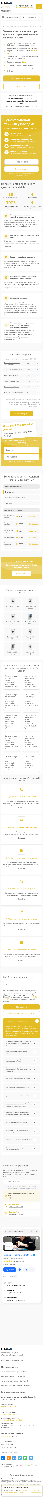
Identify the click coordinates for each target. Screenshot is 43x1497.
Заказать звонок (21, 573)
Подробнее (21, 807)
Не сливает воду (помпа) (9, 516)
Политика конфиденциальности (21, 1475)
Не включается (9, 537)
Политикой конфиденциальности (26, 1188)
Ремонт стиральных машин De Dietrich (16, 1385)
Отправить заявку (21, 169)
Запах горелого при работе (9, 544)
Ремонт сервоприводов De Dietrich (14, 1372)
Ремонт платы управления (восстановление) (12, 363)
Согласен (36, 1491)
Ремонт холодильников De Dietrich (14, 1381)
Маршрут (11, 1269)
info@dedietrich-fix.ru (9, 1414)
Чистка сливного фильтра (11, 381)
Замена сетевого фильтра (11, 387)
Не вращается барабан (8, 524)
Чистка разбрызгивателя (11, 375)
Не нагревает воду (8, 531)
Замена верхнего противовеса (13, 369)
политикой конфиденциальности (24, 462)
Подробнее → (33, 516)
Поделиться (3, 1458)
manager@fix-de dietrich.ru (11, 1420)
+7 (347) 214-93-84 (25, 6)
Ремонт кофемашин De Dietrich (13, 1376)
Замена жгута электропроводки (13, 392)
